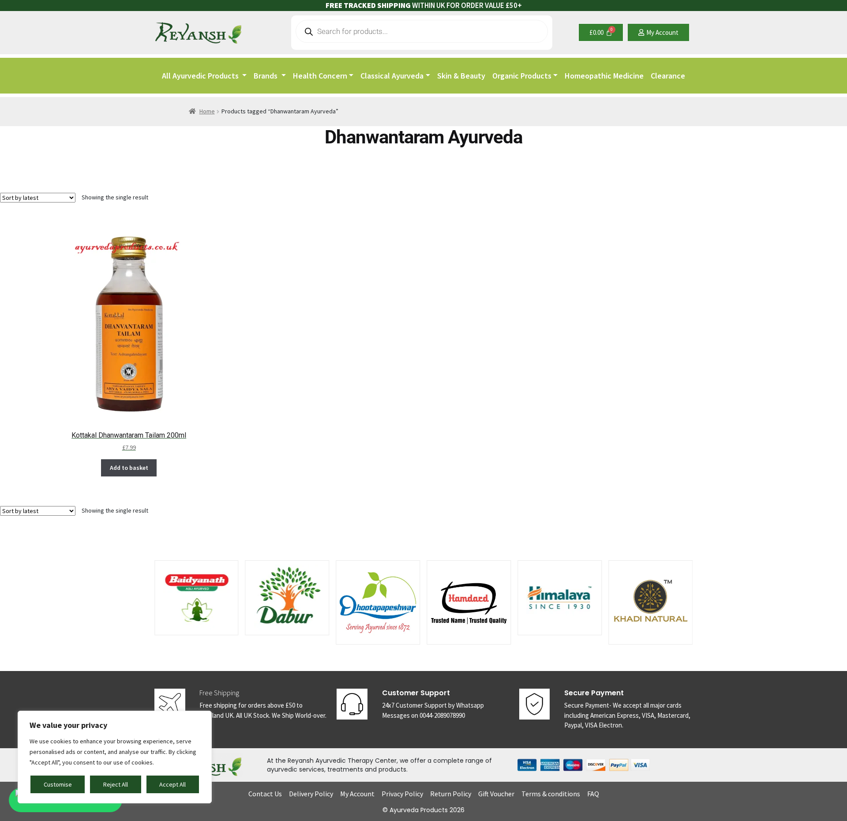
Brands (266, 76)
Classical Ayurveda (392, 76)
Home (207, 111)
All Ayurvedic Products (201, 76)
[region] (115, 757)
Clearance (668, 76)
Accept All (172, 784)
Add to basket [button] (129, 468)
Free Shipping (219, 692)
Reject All (115, 784)
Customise (58, 784)
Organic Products (521, 76)
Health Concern (320, 76)
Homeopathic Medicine (604, 76)
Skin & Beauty (461, 76)
